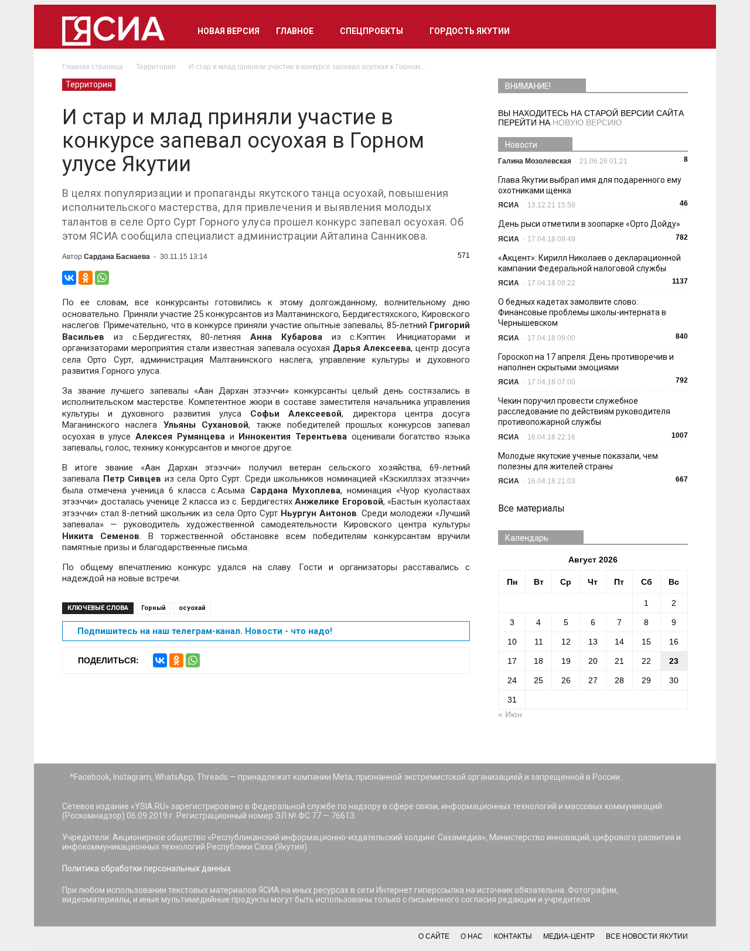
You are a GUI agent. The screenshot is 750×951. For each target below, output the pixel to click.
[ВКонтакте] (69, 278)
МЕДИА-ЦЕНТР (569, 936)
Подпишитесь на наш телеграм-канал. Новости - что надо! (204, 631)
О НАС (472, 936)
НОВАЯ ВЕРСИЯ (228, 31)
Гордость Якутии (469, 31)
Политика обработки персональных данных (146, 868)
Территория (89, 84)
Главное (294, 31)
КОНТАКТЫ (513, 936)
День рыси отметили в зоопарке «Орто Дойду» (589, 224)
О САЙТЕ (433, 936)
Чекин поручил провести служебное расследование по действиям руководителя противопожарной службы (584, 411)
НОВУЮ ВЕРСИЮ (587, 122)
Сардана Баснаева (117, 257)
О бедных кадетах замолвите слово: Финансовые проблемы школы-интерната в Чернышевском (582, 312)
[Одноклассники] (86, 278)
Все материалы (531, 508)
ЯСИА (508, 205)
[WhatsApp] (102, 278)
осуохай (192, 608)
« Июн (510, 714)
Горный (153, 608)
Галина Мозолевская (534, 161)
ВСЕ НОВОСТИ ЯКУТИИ (647, 936)
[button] (674, 31)
